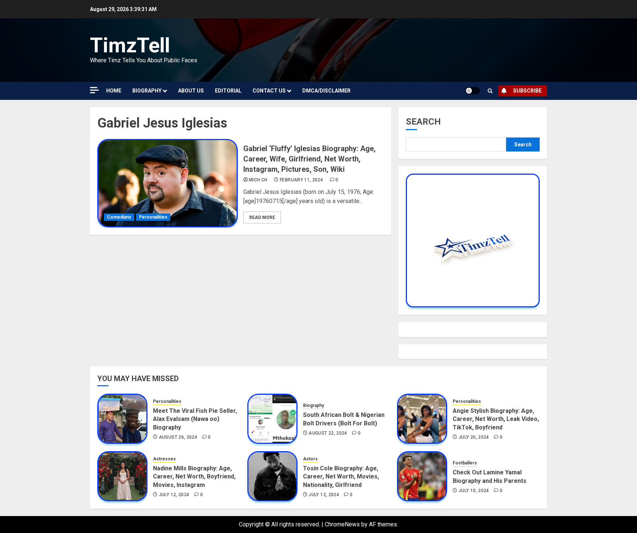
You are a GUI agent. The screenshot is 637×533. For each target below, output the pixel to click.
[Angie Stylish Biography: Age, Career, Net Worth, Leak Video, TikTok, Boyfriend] (422, 419)
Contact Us (269, 91)
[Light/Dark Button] (472, 90)
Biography (146, 91)
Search (423, 121)
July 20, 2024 (474, 437)
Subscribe (527, 91)
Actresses (164, 458)
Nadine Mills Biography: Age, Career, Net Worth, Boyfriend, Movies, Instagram (194, 476)
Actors (310, 458)
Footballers (465, 463)
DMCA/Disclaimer (326, 91)
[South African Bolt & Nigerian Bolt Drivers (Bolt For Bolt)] (272, 419)
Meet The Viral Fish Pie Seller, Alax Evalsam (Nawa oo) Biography (195, 419)
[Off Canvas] (94, 90)
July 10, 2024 (474, 490)
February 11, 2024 (301, 179)
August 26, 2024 (178, 437)
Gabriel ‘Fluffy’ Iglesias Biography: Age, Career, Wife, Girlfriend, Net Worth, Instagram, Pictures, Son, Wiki (309, 159)
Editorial (228, 91)
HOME (113, 91)
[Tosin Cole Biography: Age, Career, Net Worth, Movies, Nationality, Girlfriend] (272, 476)
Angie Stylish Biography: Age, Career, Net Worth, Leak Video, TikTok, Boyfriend (496, 419)
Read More (262, 217)
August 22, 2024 (328, 433)
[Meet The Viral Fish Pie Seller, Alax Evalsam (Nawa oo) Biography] (122, 419)
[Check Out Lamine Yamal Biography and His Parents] (422, 476)
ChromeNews (342, 524)
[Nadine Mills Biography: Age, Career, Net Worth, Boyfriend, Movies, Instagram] (122, 476)
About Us (191, 91)
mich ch (258, 179)
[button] (490, 91)
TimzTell (130, 45)
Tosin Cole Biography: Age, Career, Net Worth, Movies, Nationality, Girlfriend (341, 476)
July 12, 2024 (174, 494)
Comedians (119, 217)
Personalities (153, 217)
